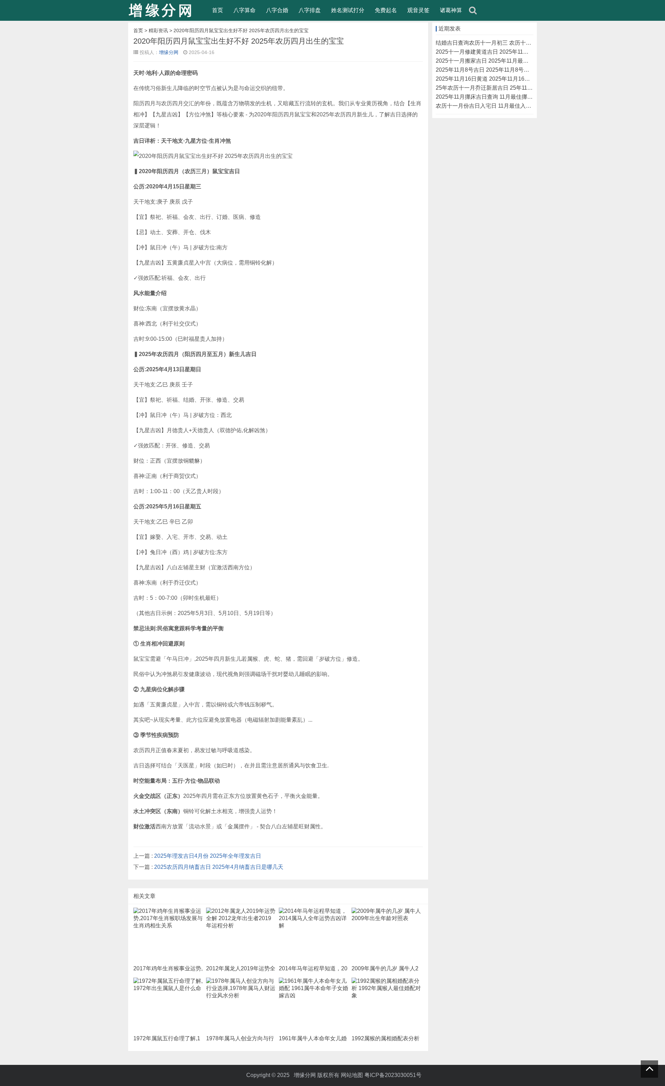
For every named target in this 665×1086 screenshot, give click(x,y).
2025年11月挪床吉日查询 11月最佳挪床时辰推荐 (495, 97)
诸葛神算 (451, 10)
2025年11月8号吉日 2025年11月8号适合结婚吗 (493, 70)
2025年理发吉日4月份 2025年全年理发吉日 (207, 856)
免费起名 (386, 10)
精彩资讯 (158, 30)
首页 (217, 10)
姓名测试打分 (347, 10)
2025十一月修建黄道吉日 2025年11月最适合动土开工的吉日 (510, 52)
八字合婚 (277, 10)
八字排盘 (310, 10)
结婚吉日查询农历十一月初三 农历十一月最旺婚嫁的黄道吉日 (511, 43)
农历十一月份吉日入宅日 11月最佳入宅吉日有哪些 (497, 106)
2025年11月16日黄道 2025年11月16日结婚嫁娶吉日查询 (505, 79)
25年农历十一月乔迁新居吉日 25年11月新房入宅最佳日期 (506, 88)
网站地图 (352, 1075)
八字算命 (244, 10)
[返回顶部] (649, 1069)
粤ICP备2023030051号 (393, 1075)
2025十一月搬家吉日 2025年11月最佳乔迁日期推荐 (499, 61)
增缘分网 (168, 52)
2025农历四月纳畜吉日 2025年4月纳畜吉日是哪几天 (218, 867)
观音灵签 (418, 10)
